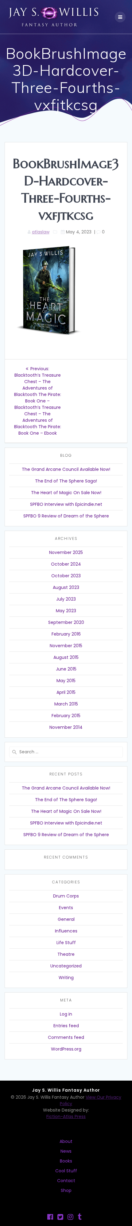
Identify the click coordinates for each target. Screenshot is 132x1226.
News (66, 1151)
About (66, 1141)
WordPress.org (66, 1049)
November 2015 (66, 646)
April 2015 (66, 692)
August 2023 (66, 587)
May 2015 (66, 681)
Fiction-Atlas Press (66, 1116)
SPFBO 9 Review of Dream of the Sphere (66, 516)
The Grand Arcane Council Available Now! (66, 469)
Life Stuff (66, 943)
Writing (66, 977)
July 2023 (66, 599)
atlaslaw (40, 232)
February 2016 (66, 634)
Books (66, 1161)
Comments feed (66, 1037)
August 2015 (66, 657)
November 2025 (66, 552)
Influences (66, 931)
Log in (66, 1014)
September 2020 (66, 622)
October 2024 (66, 564)
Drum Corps (66, 896)
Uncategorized (66, 966)
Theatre (66, 954)
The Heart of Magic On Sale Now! (66, 493)
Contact (66, 1181)
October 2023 (66, 576)
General (66, 919)
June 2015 (66, 669)
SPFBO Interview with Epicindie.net (66, 504)
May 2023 (66, 611)
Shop (66, 1190)
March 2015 (66, 704)
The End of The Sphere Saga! (66, 481)
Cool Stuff (66, 1171)
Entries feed (66, 1026)
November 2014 (66, 727)
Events (66, 908)
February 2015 (66, 716)
